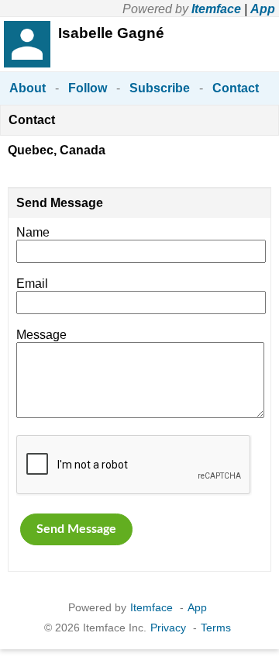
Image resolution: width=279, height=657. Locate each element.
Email (32, 283)
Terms (216, 627)
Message (41, 334)
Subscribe (159, 88)
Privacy (168, 627)
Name (33, 232)
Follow (87, 88)
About (27, 88)
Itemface (216, 9)
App (262, 9)
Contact (235, 88)
